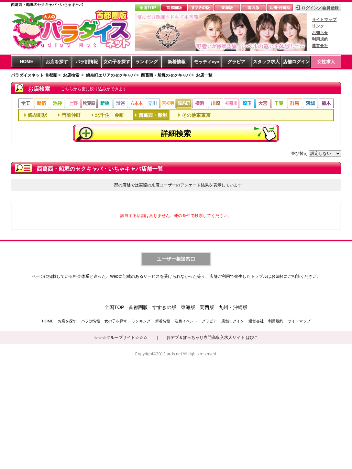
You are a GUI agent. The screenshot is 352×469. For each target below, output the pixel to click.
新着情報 (177, 61)
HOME (26, 61)
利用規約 (320, 39)
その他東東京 (196, 115)
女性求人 (326, 61)
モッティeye (206, 61)
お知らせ (320, 32)
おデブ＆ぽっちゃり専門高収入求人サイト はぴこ (212, 337)
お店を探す (57, 61)
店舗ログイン (296, 61)
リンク (318, 26)
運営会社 (320, 45)
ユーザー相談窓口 (176, 259)
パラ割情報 (87, 61)
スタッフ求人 (266, 61)
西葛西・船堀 (153, 115)
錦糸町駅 (37, 115)
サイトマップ (324, 19)
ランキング (146, 61)
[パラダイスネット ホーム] (71, 49)
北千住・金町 (109, 115)
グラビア (236, 61)
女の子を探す (116, 61)
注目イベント (186, 321)
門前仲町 (71, 115)
